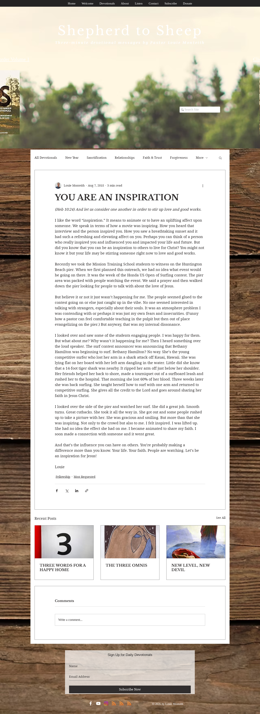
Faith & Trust (152, 158)
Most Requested (84, 477)
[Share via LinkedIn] (77, 491)
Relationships (125, 158)
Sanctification (97, 158)
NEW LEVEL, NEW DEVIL (190, 567)
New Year (72, 158)
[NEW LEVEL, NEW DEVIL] (196, 541)
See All (220, 518)
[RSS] (113, 703)
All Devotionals (46, 158)
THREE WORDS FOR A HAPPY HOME (63, 567)
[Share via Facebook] (57, 491)
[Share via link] (87, 491)
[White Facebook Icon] (90, 703)
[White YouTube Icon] (98, 703)
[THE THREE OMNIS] (130, 541)
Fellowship (63, 477)
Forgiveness (179, 158)
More (200, 158)
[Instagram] (106, 703)
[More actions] (202, 185)
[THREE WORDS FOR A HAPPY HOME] (64, 541)
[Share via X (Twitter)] (67, 491)
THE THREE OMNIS (126, 565)
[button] (220, 157)
